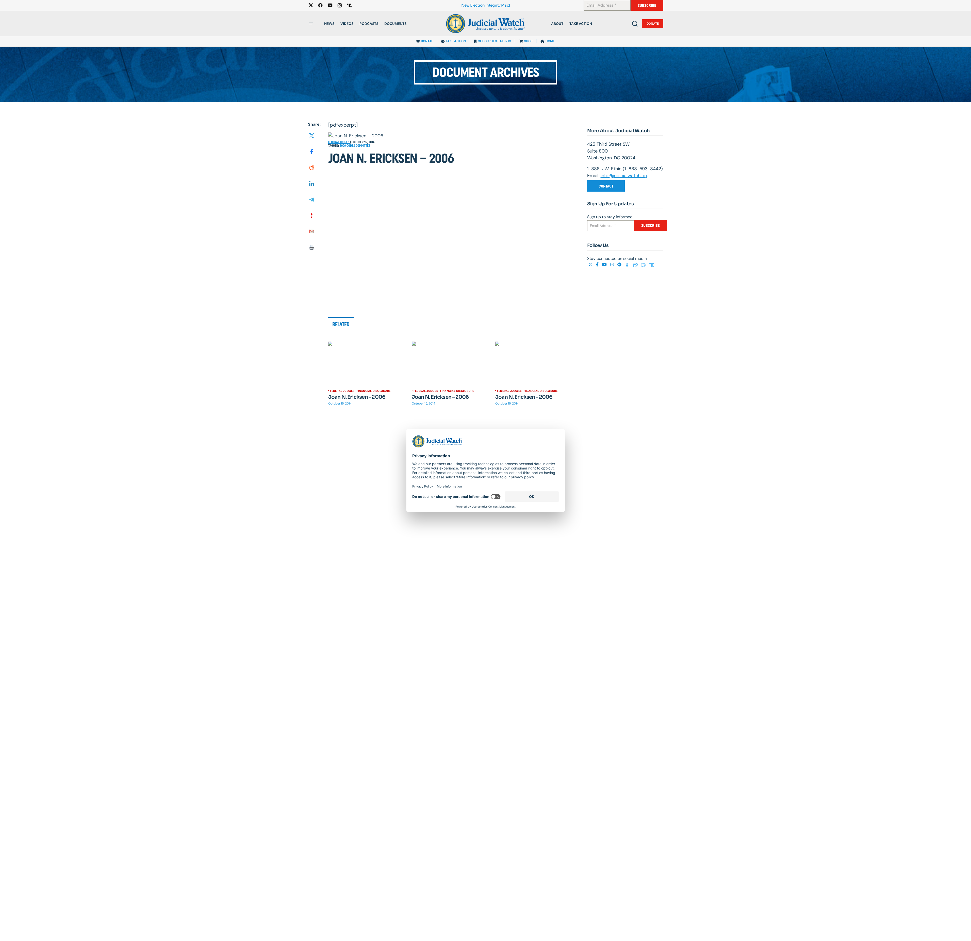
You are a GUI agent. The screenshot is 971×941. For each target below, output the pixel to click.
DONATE (427, 41)
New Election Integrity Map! (485, 5)
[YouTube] (605, 264)
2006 (343, 145)
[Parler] (636, 264)
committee (363, 145)
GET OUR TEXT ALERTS (494, 41)
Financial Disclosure (373, 390)
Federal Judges (339, 142)
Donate (653, 24)
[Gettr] (628, 264)
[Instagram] (612, 264)
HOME (550, 41)
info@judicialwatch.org (625, 176)
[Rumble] (644, 264)
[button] (311, 24)
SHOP (528, 41)
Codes (351, 145)
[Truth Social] (651, 264)
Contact (606, 186)
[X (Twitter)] (591, 264)
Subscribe (647, 5)
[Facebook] (598, 264)
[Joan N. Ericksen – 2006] (367, 363)
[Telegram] (620, 264)
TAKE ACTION (456, 41)
